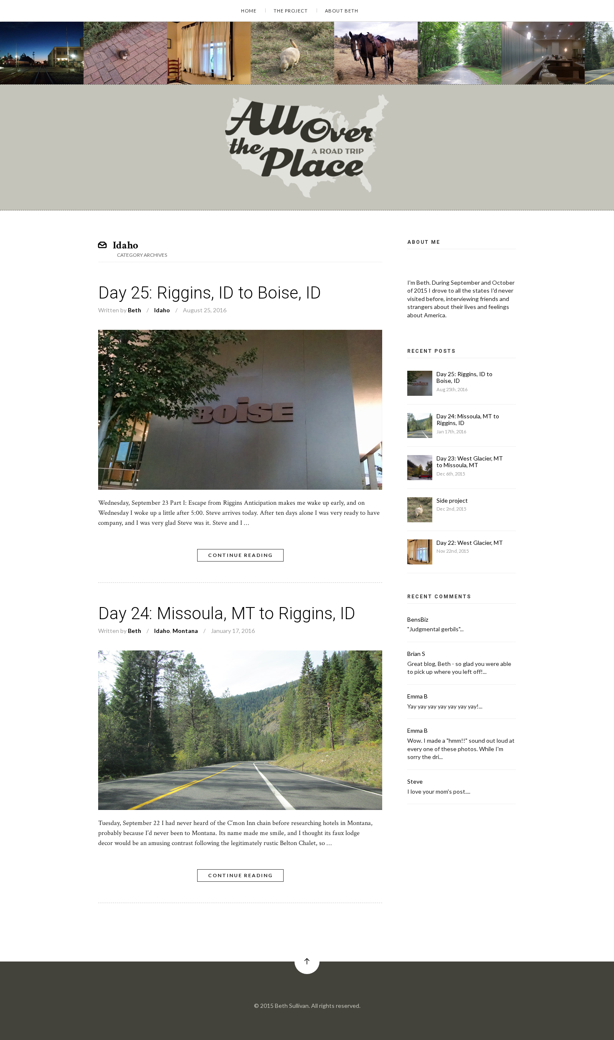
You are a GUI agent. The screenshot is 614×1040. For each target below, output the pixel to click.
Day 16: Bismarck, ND (545, 61)
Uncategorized (115, 69)
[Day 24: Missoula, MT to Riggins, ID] (240, 655)
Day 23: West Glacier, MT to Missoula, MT (469, 462)
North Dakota (30, 69)
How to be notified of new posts (143, 61)
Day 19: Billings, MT (374, 61)
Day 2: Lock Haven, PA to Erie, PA (479, 61)
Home (248, 10)
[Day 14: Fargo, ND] (42, 53)
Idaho (604, 69)
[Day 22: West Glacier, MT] (209, 53)
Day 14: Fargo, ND (39, 61)
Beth (134, 310)
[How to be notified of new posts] (125, 53)
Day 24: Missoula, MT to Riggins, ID (226, 613)
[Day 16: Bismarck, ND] (543, 53)
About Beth (341, 10)
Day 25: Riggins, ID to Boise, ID (209, 293)
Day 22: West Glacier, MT (215, 61)
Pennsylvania (446, 69)
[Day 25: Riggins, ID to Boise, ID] (240, 334)
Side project (280, 61)
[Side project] (292, 53)
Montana (191, 69)
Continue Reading (240, 555)
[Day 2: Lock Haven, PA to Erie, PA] (459, 53)
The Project (291, 10)
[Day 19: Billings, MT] (376, 53)
